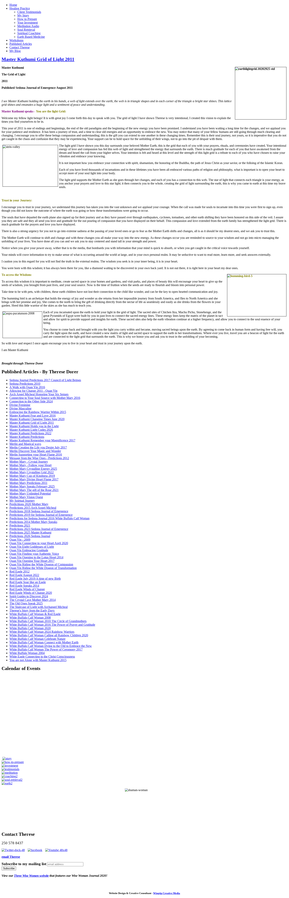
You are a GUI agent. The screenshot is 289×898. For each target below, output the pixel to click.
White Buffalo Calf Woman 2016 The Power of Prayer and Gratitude (52, 624)
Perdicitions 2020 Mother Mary (28, 504)
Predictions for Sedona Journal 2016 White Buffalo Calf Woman (49, 518)
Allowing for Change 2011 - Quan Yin (33, 390)
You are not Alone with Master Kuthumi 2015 (37, 660)
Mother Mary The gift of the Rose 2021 (34, 490)
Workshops (16, 40)
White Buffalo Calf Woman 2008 (30, 617)
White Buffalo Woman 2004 (27, 653)
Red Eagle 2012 (19, 571)
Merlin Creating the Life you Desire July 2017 (38, 447)
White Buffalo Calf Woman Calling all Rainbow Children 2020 (48, 635)
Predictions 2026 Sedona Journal (29, 536)
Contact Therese (19, 47)
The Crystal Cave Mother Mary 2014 (32, 599)
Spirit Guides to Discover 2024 (28, 596)
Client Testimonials (29, 12)
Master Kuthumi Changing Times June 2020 (36, 419)
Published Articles (20, 43)
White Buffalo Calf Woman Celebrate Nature (37, 638)
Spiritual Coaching (28, 33)
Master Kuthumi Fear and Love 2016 (32, 415)
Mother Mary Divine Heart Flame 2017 (33, 479)
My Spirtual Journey (22, 500)
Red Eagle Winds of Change (27, 589)
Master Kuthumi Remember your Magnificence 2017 (42, 440)
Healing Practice (19, 8)
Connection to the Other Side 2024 (31, 401)
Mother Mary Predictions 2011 (28, 483)
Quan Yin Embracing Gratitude (28, 550)
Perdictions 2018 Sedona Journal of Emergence (38, 511)
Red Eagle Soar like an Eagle (27, 582)
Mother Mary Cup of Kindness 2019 (32, 475)
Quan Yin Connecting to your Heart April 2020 (38, 543)
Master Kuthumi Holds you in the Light (34, 426)
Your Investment (27, 22)
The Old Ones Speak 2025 (26, 603)
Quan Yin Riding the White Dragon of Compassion (41, 564)
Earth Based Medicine (31, 36)
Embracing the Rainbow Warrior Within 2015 (37, 412)
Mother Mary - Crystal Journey (28, 461)
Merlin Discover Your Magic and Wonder (35, 451)
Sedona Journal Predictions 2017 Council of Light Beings (45, 380)
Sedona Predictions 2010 (24, 383)
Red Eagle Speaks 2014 (24, 585)
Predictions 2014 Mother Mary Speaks (33, 522)
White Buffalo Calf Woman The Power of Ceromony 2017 (46, 649)
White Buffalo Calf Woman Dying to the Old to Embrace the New (50, 646)
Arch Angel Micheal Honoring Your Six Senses (38, 394)
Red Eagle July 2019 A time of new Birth (35, 578)
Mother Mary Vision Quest (26, 497)
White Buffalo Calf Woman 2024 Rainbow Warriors (41, 631)
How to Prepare (27, 19)
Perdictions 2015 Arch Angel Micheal (32, 507)
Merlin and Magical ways (25, 444)
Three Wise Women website (31, 875)
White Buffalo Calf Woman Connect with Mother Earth (43, 642)
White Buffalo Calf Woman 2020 (30, 628)
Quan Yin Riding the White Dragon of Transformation (43, 568)
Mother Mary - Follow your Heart (30, 465)
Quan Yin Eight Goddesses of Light (31, 546)
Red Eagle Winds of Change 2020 (30, 592)
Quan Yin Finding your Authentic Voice (34, 553)
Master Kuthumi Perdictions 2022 (30, 433)
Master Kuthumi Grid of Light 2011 (38, 59)
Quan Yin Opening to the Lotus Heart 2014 (36, 557)
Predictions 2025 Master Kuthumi (30, 532)
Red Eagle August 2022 (24, 575)
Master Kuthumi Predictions (26, 436)
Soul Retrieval (26, 29)
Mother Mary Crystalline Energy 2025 (33, 468)
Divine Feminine (19, 405)
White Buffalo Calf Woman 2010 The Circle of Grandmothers (48, 621)
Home (13, 4)
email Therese (11, 856)
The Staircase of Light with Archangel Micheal (38, 607)
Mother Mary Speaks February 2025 (32, 486)
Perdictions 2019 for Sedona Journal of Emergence (41, 514)
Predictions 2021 (19, 525)
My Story (23, 15)
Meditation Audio (28, 26)
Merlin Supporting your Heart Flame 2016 (35, 454)
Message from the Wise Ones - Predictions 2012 (39, 458)
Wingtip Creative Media (166, 893)
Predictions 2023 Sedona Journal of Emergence (38, 529)
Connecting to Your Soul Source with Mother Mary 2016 (44, 397)
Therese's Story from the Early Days (31, 610)
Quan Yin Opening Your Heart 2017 (31, 561)
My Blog (15, 51)
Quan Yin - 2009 (19, 539)
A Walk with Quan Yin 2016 (27, 387)
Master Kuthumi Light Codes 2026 (31, 429)
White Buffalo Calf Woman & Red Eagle (35, 614)
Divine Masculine (20, 408)
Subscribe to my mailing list (24, 864)
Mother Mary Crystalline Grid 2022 (31, 472)
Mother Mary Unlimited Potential (30, 493)
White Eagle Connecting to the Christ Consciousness (42, 656)
